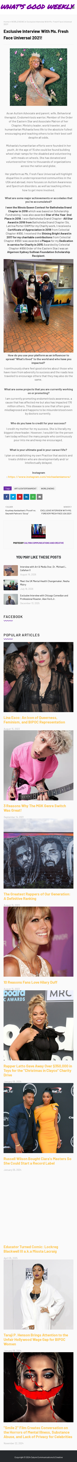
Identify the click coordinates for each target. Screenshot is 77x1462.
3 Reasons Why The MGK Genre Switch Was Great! (35, 807)
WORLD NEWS (18, 21)
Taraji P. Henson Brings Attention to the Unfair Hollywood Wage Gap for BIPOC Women (36, 1339)
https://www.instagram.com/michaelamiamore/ (39, 476)
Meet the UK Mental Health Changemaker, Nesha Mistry (44, 583)
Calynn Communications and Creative (44, 543)
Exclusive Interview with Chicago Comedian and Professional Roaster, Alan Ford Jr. (44, 597)
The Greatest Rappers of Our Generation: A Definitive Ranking (37, 896)
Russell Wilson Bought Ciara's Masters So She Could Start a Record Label (37, 1160)
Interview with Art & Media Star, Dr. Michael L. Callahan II (43, 568)
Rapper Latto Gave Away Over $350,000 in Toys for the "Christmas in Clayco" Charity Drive (38, 1070)
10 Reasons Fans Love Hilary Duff (30, 982)
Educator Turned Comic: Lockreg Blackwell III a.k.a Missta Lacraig (31, 1248)
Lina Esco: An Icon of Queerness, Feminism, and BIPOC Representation (34, 719)
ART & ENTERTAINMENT (25, 488)
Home (6, 21)
